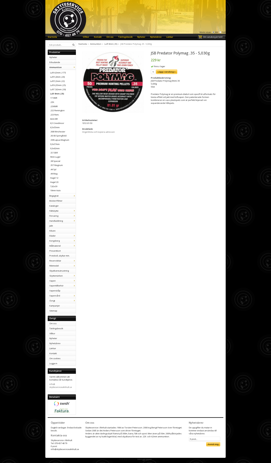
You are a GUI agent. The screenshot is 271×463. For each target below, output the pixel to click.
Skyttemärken (56, 275)
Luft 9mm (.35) (57, 93)
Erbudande (54, 62)
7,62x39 (53, 186)
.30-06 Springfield (58, 135)
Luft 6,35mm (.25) (58, 85)
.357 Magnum (56, 165)
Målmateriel (55, 245)
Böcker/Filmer (55, 200)
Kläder (52, 235)
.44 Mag (53, 173)
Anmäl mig (213, 444)
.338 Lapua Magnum (59, 139)
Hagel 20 (54, 182)
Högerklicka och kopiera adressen (98, 131)
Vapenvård (54, 295)
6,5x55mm (55, 127)
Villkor (86, 36)
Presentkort (55, 250)
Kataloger (54, 205)
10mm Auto (55, 190)
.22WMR (54, 106)
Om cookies (55, 358)
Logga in (53, 363)
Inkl (216, 32)
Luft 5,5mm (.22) (57, 81)
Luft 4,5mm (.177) (58, 72)
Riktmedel (54, 265)
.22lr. (52, 102)
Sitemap (53, 310)
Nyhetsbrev (156, 36)
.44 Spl (53, 169)
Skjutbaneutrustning (59, 270)
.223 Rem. (54, 114)
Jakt (51, 225)
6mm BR (54, 118)
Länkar (169, 36)
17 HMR (53, 97)
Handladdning (56, 220)
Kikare (52, 230)
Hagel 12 (54, 177)
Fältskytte (53, 210)
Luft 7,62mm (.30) (58, 89)
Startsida (52, 36)
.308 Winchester (57, 131)
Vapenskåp (54, 290)
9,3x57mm (55, 144)
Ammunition (55, 67)
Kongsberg (54, 240)
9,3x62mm (55, 148)
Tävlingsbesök (125, 36)
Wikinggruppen (144, 459)
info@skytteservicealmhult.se (60, 385)
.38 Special (55, 161)
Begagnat (53, 195)
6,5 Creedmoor (57, 123)
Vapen (52, 280)
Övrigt (52, 300)
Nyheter (141, 36)
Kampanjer (54, 305)
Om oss (109, 36)
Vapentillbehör (56, 285)
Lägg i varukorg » (166, 71)
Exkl (224, 32)
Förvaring (53, 215)
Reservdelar (55, 260)
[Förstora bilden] (113, 82)
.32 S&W (54, 152)
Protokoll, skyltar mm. (59, 255)
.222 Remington (57, 110)
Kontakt (98, 36)
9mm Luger (55, 156)
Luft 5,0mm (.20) (57, 76)
